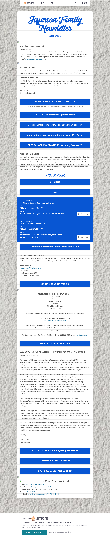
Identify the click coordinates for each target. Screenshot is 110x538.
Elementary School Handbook (55, 460)
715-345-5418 (30, 492)
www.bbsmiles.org (82, 335)
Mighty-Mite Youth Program (55, 284)
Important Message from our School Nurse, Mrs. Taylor (55, 135)
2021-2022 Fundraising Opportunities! (55, 114)
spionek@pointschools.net (35, 59)
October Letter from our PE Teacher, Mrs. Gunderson (55, 125)
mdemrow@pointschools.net (34, 484)
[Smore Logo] (29, 3)
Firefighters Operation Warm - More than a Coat (55, 246)
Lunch (55, 192)
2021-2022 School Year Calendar (55, 471)
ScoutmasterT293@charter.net (30, 268)
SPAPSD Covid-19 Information (55, 343)
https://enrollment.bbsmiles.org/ (55, 321)
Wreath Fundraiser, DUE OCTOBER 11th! (55, 101)
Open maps (83, 214)
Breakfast (55, 182)
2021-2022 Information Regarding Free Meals (55, 450)
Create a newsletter (34, 532)
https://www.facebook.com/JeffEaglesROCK (43, 494)
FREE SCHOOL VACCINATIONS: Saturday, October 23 (55, 145)
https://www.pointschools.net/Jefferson (41, 487)
